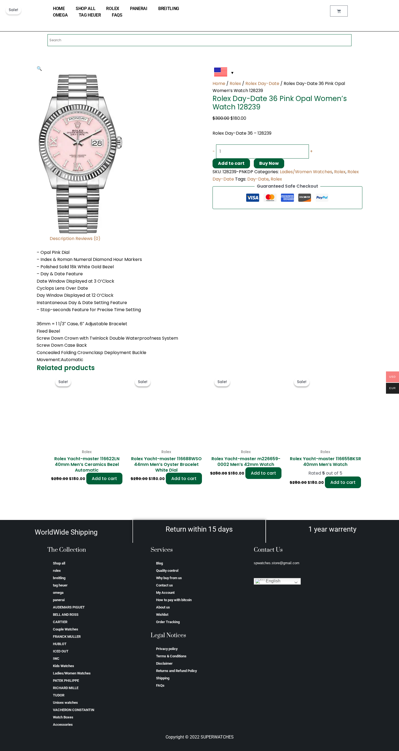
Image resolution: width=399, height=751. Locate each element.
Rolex (235, 83)
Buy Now (269, 163)
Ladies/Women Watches (306, 172)
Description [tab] (62, 238)
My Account (165, 593)
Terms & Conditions (171, 656)
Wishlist (162, 615)
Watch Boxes (63, 717)
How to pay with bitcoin (174, 600)
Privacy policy (167, 649)
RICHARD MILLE (65, 688)
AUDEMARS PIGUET (69, 607)
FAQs (117, 15)
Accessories (63, 724)
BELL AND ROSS (65, 615)
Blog (159, 563)
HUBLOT (59, 644)
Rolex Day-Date (262, 83)
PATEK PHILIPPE (66, 681)
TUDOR (58, 695)
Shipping (162, 678)
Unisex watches (65, 702)
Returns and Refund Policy (176, 671)
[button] (39, 68)
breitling (168, 8)
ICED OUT (60, 651)
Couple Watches (65, 629)
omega (60, 15)
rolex (112, 8)
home (59, 8)
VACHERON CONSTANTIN (73, 710)
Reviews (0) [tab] (87, 238)
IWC (56, 659)
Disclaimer (164, 663)
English (272, 581)
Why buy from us (169, 578)
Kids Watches (63, 666)
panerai (138, 8)
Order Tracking (168, 622)
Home (219, 83)
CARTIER (60, 622)
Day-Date (258, 179)
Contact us (164, 585)
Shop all (86, 8)
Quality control (167, 571)
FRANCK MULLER (67, 637)
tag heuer (90, 15)
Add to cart (231, 163)
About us (163, 607)
